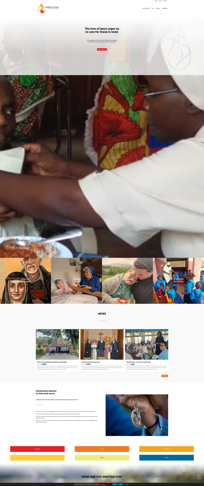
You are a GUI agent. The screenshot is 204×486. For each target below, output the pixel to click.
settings (104, 484)
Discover (158, 8)
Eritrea (133, 364)
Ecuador (88, 364)
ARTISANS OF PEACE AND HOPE (90, 362)
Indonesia (44, 364)
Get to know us (145, 8)
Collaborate (165, 8)
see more (164, 376)
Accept (115, 484)
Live (153, 8)
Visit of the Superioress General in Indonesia (52, 362)
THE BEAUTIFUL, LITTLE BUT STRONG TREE (138, 362)
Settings (126, 484)
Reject (121, 484)
